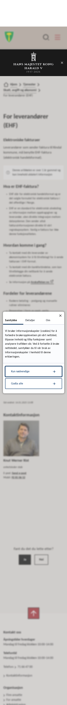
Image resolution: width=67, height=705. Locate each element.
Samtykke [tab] (11, 320)
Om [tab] (48, 320)
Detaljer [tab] (30, 320)
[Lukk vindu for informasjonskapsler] (60, 315)
